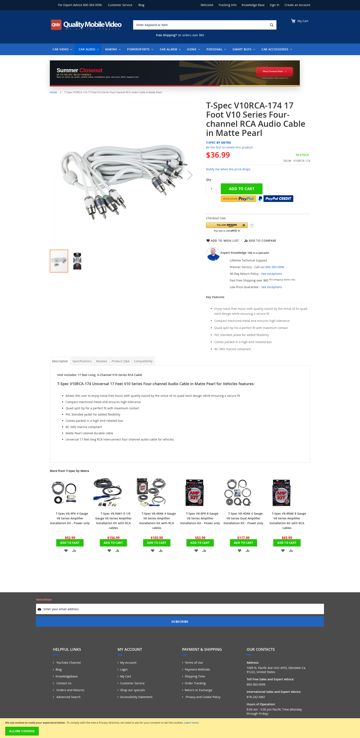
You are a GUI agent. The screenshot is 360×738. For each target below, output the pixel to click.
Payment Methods (197, 669)
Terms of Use (194, 663)
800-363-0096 (92, 5)
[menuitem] (61, 49)
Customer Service (120, 5)
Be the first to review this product (229, 147)
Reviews (101, 361)
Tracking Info (227, 5)
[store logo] (86, 24)
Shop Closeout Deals (273, 71)
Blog (141, 5)
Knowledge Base (253, 5)
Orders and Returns (70, 690)
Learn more (191, 722)
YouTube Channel (68, 663)
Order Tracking (195, 683)
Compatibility (143, 361)
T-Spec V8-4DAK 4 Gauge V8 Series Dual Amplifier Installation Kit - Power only (243, 518)
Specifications (82, 361)
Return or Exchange (198, 690)
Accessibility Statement (136, 697)
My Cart (125, 676)
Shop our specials (132, 690)
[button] (190, 175)
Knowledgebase (67, 676)
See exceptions (271, 274)
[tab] (60, 361)
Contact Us (63, 683)
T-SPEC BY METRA (218, 142)
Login (124, 669)
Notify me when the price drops (228, 169)
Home (53, 92)
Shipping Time (195, 676)
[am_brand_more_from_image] (64, 506)
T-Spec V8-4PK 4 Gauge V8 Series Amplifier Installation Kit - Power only (70, 518)
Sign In (274, 5)
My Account (128, 663)
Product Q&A (121, 361)
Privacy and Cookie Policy (202, 697)
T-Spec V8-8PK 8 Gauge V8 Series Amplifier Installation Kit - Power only (200, 518)
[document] (180, 728)
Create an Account (297, 5)
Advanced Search (68, 697)
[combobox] (204, 25)
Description (60, 361)
